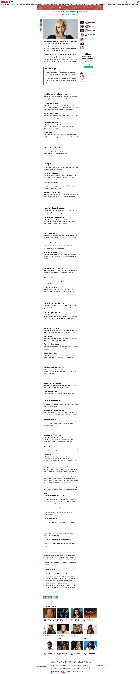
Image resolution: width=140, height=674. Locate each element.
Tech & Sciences (109, 4)
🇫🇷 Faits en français (73, 664)
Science (92, 4)
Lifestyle (59, 4)
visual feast (46, 283)
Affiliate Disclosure (62, 662)
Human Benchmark (84, 82)
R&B (71, 557)
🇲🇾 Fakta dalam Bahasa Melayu (57, 669)
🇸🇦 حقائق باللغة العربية (75, 666)
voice (72, 458)
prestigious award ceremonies (50, 396)
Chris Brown (75, 346)
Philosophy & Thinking (82, 4)
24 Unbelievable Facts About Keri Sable (48, 621)
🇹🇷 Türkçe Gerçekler (55, 672)
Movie (72, 4)
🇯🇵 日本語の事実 (77, 668)
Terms (74, 662)
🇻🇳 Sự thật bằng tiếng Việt (78, 671)
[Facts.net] (7, 1)
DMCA (69, 662)
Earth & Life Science (26, 4)
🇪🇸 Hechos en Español (84, 664)
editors (58, 583)
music (68, 109)
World (114, 4)
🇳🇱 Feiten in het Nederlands (71, 669)
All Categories (118, 4)
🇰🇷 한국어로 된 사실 (87, 668)
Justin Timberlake (56, 439)
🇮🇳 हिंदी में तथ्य (53, 668)
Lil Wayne (50, 514)
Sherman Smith (86, 11)
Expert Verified (66, 14)
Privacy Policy (80, 662)
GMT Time (82, 76)
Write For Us (53, 662)
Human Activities (54, 4)
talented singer (57, 235)
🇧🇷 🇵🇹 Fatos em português (66, 665)
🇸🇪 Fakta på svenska (87, 665)
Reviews (88, 4)
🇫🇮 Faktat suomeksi (64, 666)
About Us (53, 661)
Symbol (81, 73)
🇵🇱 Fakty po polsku (82, 669)
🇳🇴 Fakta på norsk (54, 666)
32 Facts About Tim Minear (90, 42)
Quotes (137, 4)
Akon (48, 348)
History (48, 4)
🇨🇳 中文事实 (64, 672)
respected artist (54, 169)
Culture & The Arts (18, 4)
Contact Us (84, 661)
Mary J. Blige (57, 501)
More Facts (53, 664)
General (44, 4)
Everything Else (125, 4)
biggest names (69, 466)
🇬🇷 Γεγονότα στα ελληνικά (86, 666)
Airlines (2, 4)
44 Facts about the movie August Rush (89, 621)
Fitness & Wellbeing (38, 4)
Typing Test (82, 79)
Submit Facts (88, 662)
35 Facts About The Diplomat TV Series (62, 621)
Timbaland (45, 151)
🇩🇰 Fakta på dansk (77, 665)
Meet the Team (68, 661)
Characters (12, 4)
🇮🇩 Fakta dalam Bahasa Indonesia (65, 668)
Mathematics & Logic (66, 4)
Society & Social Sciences (99, 4)
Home (67, 5)
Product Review (77, 661)
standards (63, 582)
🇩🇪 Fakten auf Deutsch (62, 664)
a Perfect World (49, 186)
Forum (130, 4)
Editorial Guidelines (75, 14)
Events (32, 4)
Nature (75, 4)
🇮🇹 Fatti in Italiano (54, 665)
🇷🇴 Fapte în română (55, 671)
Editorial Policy (60, 661)
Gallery (133, 4)
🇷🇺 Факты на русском (65, 671)
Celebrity (7, 4)
